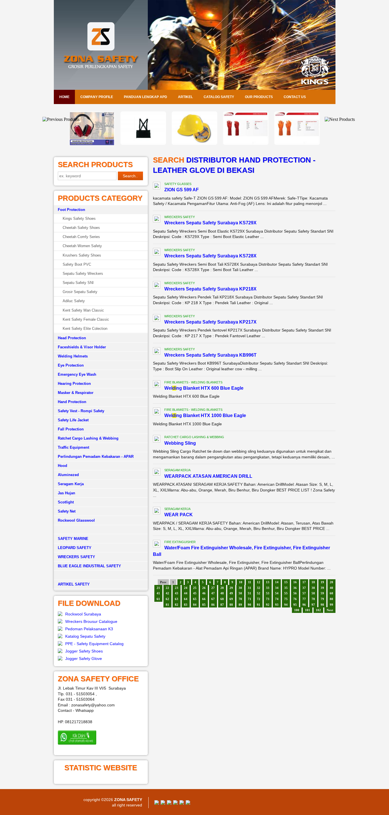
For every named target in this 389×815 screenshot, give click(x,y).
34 (277, 588)
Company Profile (96, 97)
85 (204, 604)
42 (167, 593)
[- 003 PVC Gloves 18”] (194, 143)
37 (304, 588)
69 (231, 599)
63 (176, 599)
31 (249, 588)
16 (295, 582)
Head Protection (72, 338)
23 (176, 588)
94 (286, 604)
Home (64, 97)
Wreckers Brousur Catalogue (91, 621)
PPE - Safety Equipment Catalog (94, 643)
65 (194, 599)
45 (194, 593)
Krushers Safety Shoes (82, 255)
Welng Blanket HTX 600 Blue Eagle (203, 388)
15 (286, 582)
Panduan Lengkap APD (145, 97)
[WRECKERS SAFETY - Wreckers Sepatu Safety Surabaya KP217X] (156, 318)
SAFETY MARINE (73, 538)
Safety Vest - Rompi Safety (81, 411)
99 (331, 604)
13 (267, 582)
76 (295, 599)
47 (213, 593)
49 (231, 593)
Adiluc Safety (74, 301)
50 (240, 593)
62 (167, 599)
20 (331, 582)
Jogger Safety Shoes (84, 651)
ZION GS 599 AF (181, 189)
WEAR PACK (178, 514)
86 (213, 604)
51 (249, 593)
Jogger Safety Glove (83, 658)
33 (267, 588)
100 (296, 610)
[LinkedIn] (188, 803)
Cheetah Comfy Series (81, 237)
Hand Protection (72, 402)
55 (286, 593)
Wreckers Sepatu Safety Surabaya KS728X (210, 255)
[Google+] (169, 803)
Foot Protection (71, 210)
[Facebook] (156, 803)
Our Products (259, 97)
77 (304, 599)
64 (185, 599)
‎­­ (101, 575)
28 (222, 588)
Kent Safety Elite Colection (85, 328)
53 (267, 593)
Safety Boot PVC (77, 264)
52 (258, 593)
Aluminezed (68, 475)
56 (295, 593)
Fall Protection (71, 429)
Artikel (185, 97)
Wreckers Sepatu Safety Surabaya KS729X (210, 222)
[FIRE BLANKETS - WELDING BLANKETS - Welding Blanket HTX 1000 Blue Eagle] (156, 412)
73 (267, 599)
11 (249, 582)
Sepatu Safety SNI (78, 283)
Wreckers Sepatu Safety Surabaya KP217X (210, 322)
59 (322, 593)
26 (204, 588)
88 (231, 604)
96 (304, 604)
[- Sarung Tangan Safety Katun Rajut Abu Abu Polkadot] (297, 143)
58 (313, 593)
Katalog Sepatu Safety (85, 636)
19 (322, 582)
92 (267, 604)
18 (313, 582)
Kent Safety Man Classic (83, 310)
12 (258, 582)
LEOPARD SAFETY (74, 548)
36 (295, 588)
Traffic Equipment (73, 447)
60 (331, 593)
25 (194, 588)
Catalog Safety (219, 97)
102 (318, 610)
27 (213, 588)
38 (313, 588)
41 (158, 593)
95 (295, 604)
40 (331, 588)
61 (158, 599)
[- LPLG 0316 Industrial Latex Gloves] (246, 143)
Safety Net (66, 511)
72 (258, 599)
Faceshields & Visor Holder (82, 347)
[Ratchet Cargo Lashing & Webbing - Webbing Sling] (156, 439)
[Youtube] (175, 803)
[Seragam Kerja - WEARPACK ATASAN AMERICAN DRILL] (156, 472)
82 (176, 604)
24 (185, 588)
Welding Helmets (73, 356)
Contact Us (295, 97)
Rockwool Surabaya (83, 614)
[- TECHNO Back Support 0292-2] (92, 143)
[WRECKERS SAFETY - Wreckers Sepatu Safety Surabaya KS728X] (156, 252)
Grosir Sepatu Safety (80, 292)
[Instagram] (181, 803)
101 (307, 610)
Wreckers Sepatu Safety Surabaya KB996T (210, 355)
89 (240, 604)
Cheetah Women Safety (82, 246)
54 (277, 593)
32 (258, 588)
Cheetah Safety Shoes (81, 227)
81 (167, 604)
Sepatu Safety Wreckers (83, 273)
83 (185, 604)
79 (322, 599)
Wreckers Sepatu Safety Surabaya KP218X (210, 288)
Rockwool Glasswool (76, 520)
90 (249, 604)
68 (222, 599)
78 (313, 599)
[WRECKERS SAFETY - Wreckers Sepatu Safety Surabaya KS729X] (156, 219)
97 (313, 604)
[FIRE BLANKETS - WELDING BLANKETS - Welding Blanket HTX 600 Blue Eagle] (156, 385)
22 (167, 588)
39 (322, 588)
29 (231, 588)
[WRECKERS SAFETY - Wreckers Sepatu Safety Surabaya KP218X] (156, 285)
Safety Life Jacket (73, 420)
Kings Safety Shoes (79, 218)
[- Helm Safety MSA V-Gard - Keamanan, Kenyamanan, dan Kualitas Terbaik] (143, 143)
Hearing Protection (74, 383)
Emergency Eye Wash (77, 374)
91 (258, 604)
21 (158, 588)
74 (277, 599)
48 (222, 593)
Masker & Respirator (75, 393)
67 (213, 599)
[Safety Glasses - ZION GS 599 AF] (156, 186)
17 (304, 582)
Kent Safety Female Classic (86, 319)
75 (286, 599)
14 (277, 582)
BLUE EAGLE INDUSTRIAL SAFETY (89, 566)
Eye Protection (71, 365)
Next (330, 610)
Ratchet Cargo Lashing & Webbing (88, 438)
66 (204, 599)
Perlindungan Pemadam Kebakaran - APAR (96, 456)
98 (322, 604)
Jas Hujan (66, 493)
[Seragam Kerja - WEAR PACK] (156, 511)
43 (176, 593)
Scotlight (66, 502)
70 (240, 599)
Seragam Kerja (71, 484)
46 (204, 593)
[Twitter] (163, 803)
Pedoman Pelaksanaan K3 (89, 629)
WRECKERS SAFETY (76, 557)
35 (286, 588)
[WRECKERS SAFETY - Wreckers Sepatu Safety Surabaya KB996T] (156, 351)
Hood (62, 466)
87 (222, 604)
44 (185, 593)
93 (277, 604)
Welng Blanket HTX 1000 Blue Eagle (205, 415)
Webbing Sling (180, 443)
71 (249, 599)
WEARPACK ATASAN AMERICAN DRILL (208, 476)
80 (331, 599)
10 (240, 582)
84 (194, 604)
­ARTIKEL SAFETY (74, 584)
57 (304, 593)
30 (240, 588)
